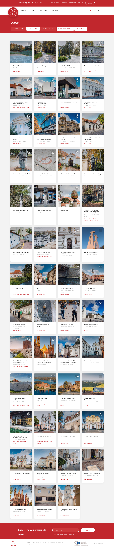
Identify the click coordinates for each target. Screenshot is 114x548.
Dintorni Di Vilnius (18, 28)
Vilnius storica (81, 28)
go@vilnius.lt (60, 542)
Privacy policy (30, 544)
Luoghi (32, 10)
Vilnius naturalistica (48, 28)
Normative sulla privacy (38, 3)
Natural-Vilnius (33, 28)
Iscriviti (88, 530)
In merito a (55, 10)
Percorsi (23, 10)
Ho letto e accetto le (66, 534)
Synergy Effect (101, 543)
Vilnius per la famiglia (65, 28)
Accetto (90, 3)
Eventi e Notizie (43, 10)
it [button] (99, 10)
